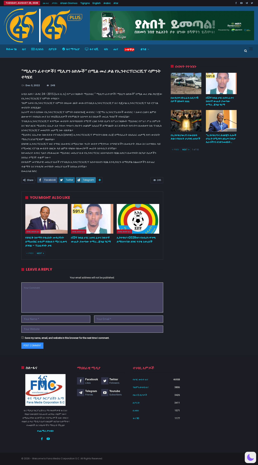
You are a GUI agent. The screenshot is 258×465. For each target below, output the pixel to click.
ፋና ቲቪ (94, 49)
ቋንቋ (143, 49)
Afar (116, 3)
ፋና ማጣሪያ (73, 49)
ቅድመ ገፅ (11, 49)
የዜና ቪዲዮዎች (140, 395)
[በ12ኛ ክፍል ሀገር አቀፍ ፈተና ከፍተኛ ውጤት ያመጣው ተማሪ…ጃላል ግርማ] (92, 219)
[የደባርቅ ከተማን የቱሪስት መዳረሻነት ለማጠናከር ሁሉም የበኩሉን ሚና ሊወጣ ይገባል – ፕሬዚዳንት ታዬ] (46, 219)
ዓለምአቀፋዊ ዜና (140, 387)
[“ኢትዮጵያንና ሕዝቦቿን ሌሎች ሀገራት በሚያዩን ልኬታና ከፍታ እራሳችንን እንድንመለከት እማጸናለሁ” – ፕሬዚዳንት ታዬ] (221, 121)
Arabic (107, 3)
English (97, 3)
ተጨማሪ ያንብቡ (45, 431)
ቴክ (106, 49)
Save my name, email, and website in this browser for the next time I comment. (67, 337)
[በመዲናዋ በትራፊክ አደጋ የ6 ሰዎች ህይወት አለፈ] (186, 83)
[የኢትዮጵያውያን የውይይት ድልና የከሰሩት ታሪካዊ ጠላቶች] (186, 121)
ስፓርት (53, 49)
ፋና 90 (136, 418)
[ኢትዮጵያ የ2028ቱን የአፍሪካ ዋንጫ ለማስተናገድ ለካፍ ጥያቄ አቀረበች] (138, 219)
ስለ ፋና (46, 3)
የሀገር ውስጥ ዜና (33, 231)
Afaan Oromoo (68, 3)
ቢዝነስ (39, 49)
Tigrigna (85, 3)
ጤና (115, 49)
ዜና (24, 49)
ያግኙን (54, 3)
